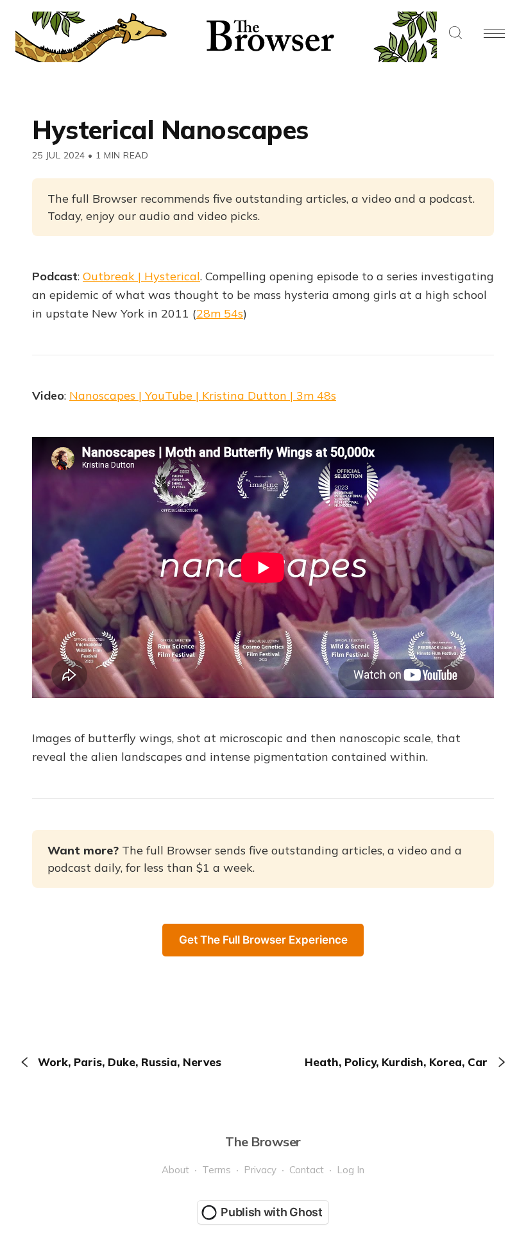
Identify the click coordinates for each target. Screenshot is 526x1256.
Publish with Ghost (272, 1212)
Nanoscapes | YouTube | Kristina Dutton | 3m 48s (202, 395)
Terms (216, 1170)
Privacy (260, 1170)
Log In (350, 1170)
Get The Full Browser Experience (263, 939)
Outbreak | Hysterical (141, 276)
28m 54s (219, 313)
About (175, 1170)
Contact (306, 1170)
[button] (455, 33)
